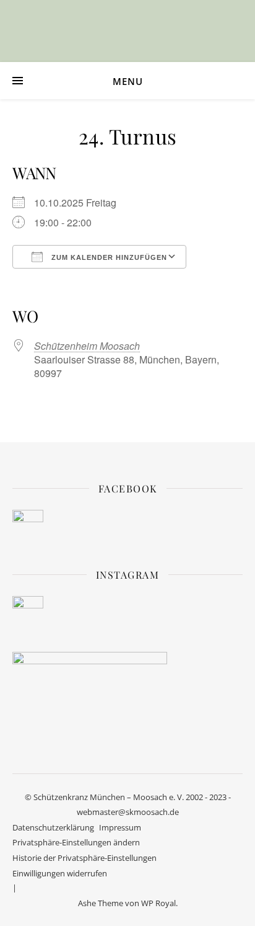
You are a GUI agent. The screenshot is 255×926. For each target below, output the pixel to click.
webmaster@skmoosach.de (128, 811)
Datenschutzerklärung (53, 827)
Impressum (120, 827)
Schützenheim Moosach (87, 346)
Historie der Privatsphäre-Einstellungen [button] (84, 857)
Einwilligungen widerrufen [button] (59, 873)
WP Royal (158, 903)
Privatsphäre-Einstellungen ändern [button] (76, 842)
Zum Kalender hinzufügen (108, 257)
